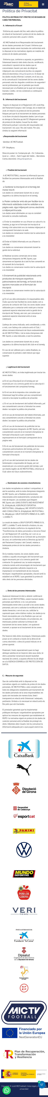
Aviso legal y (32, 1086)
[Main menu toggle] (43, 4)
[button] (28, 4)
